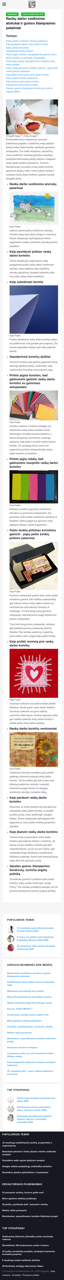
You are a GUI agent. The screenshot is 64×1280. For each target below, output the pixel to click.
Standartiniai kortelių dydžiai (19, 51)
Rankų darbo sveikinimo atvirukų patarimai (26, 41)
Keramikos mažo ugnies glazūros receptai (23, 1160)
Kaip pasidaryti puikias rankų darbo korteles (27, 44)
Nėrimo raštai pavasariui (19, 1032)
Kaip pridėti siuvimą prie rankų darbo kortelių (27, 74)
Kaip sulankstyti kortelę (17, 47)
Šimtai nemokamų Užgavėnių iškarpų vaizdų (29, 1003)
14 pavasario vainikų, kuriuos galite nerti (28, 1015)
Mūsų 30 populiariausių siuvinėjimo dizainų (29, 997)
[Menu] (4, 4)
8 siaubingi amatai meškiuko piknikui (21, 1260)
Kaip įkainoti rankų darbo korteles (22, 84)
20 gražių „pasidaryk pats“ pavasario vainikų (30, 1026)
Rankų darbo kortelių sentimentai (22, 78)
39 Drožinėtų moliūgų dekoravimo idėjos (22, 1266)
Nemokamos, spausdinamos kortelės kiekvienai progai (30, 1216)
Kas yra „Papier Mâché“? (19, 1009)
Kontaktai (16, 1275)
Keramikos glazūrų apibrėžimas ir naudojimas (25, 1172)
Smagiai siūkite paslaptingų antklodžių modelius (27, 1166)
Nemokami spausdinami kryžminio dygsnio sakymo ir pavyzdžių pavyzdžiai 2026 (34, 1119)
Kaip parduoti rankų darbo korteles (22, 81)
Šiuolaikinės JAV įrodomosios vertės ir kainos (25, 1245)
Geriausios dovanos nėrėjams (22, 1047)
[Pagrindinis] (32, 4)
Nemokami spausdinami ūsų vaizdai (25, 991)
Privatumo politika (30, 1275)
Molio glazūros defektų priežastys (24, 1021)
